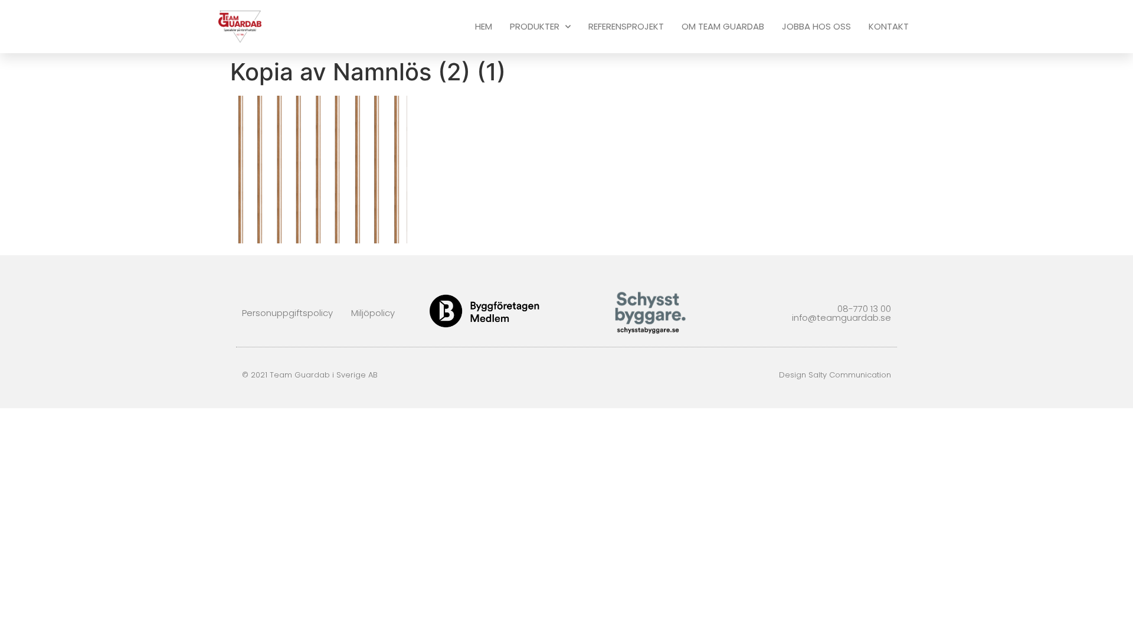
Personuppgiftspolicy (287, 313)
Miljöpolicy (373, 313)
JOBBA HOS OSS (816, 26)
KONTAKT (889, 26)
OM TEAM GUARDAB (723, 26)
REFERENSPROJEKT (626, 26)
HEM (483, 26)
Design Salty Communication (835, 374)
